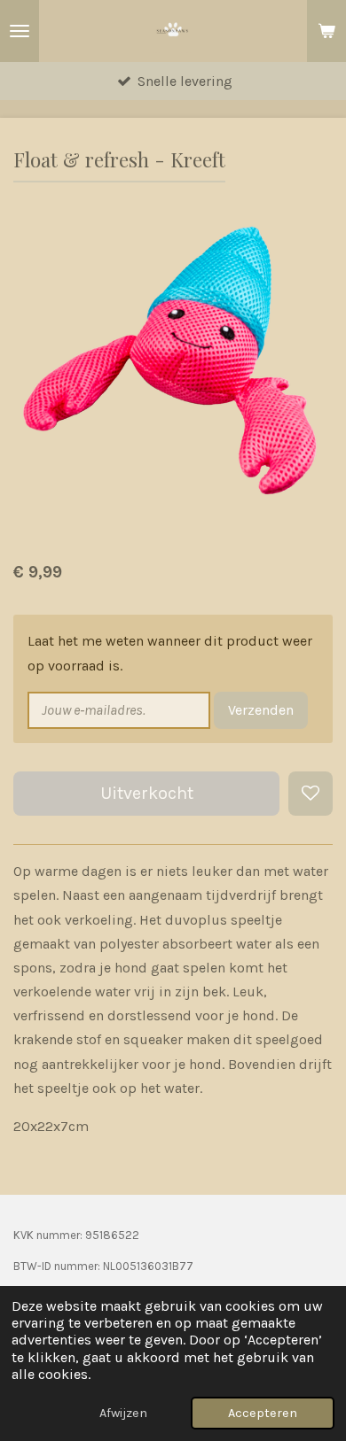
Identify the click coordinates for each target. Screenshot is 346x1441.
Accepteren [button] (262, 1413)
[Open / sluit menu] (19, 31)
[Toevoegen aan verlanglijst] (310, 793)
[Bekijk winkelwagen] (326, 31)
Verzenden (261, 709)
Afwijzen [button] (123, 1413)
